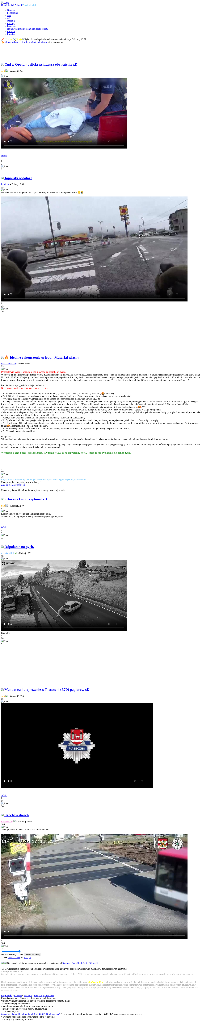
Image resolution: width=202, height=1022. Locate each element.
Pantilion (5, 184)
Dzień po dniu (24, 29)
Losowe (11, 31)
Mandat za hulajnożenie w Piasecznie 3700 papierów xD (46, 690)
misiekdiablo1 (7, 553)
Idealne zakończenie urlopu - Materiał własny (26, 42)
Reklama (28, 995)
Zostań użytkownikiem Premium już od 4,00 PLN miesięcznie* (31, 1014)
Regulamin (6, 995)
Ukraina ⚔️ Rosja (13, 39)
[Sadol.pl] (5, 2)
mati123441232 (8, 363)
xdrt (3, 71)
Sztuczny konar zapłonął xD (25, 499)
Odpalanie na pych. (19, 547)
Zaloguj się (6, 485)
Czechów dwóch (16, 815)
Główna (11, 10)
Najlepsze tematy (40, 29)
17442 (11, 957)
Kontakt (18, 995)
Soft (9, 15)
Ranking (11, 34)
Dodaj (4, 5)
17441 (17, 957)
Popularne (12, 26)
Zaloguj (18, 5)
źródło (4, 155)
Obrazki (11, 21)
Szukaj (11, 5)
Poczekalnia (12, 13)
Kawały (10, 23)
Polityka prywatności (44, 995)
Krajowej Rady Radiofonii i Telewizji (80, 963)
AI (8, 18)
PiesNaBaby (7, 821)
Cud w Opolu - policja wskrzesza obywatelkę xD (40, 64)
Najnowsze (12, 29)
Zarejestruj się (29, 5)
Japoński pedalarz (18, 178)
